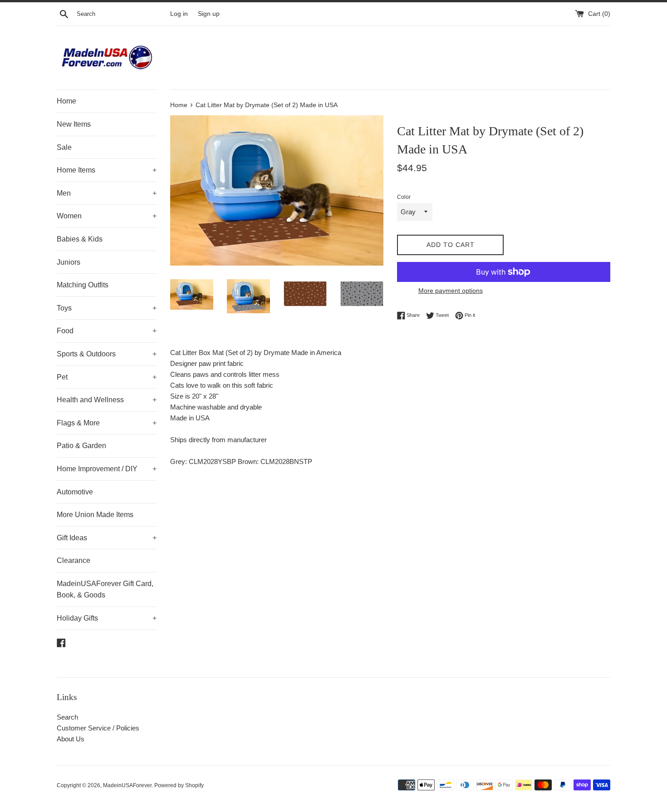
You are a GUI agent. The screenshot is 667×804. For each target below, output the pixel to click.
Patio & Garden (81, 445)
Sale (64, 147)
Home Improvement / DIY (107, 469)
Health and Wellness (107, 400)
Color (404, 197)
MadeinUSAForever (127, 785)
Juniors (68, 262)
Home (66, 101)
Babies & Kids (80, 239)
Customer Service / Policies (98, 728)
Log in (179, 13)
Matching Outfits (82, 285)
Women (107, 216)
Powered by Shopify (179, 785)
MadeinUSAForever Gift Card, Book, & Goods (105, 589)
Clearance (73, 560)
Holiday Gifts (107, 618)
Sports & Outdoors (107, 354)
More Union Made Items (95, 514)
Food (107, 331)
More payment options (450, 290)
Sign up (209, 13)
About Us (70, 739)
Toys (107, 308)
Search (67, 717)
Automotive (75, 492)
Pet (107, 377)
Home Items (107, 170)
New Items (74, 124)
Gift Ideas (107, 538)
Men (107, 193)
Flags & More (107, 423)
